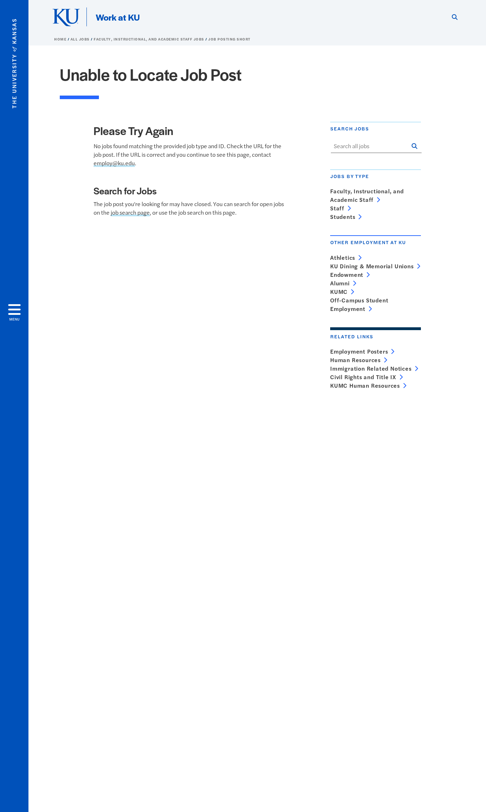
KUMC (339, 291)
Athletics (342, 257)
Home (61, 39)
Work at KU (118, 17)
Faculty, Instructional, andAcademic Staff (367, 195)
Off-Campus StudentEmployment (359, 304)
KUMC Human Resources (365, 385)
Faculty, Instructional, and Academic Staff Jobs (149, 39)
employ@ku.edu (114, 163)
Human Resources (355, 360)
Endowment (346, 274)
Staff (337, 208)
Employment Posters (359, 351)
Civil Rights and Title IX (363, 377)
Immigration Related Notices (371, 368)
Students (342, 217)
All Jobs (80, 39)
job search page (130, 212)
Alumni (340, 283)
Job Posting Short (229, 39)
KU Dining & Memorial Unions (372, 266)
